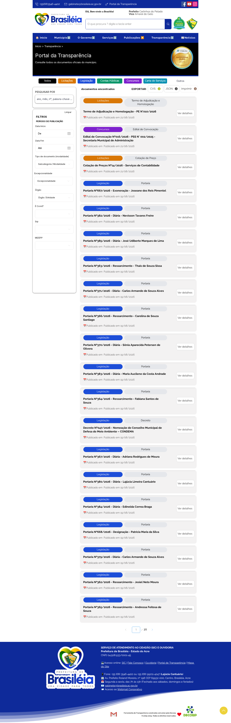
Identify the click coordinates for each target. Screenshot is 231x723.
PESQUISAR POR (45, 92)
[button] (62, 37)
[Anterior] (126, 630)
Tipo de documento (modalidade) (52, 157)
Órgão (38, 190)
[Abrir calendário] (69, 133)
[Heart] (179, 714)
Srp (36, 222)
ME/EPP (39, 238)
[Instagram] (195, 4)
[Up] (224, 711)
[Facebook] (183, 4)
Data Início (40, 126)
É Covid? (39, 206)
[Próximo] (152, 630)
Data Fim (39, 141)
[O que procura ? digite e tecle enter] (168, 24)
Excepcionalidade (43, 173)
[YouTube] (189, 4)
